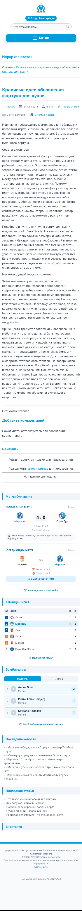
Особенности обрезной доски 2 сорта (30, 807)
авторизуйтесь (38, 468)
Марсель (22, 678)
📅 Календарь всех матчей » (41, 590)
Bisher (50, 106)
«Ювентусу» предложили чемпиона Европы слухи (38, 755)
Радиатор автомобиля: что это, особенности (34, 814)
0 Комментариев (44, 114)
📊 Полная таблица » (41, 657)
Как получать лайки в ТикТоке (25, 803)
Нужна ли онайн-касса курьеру (26, 810)
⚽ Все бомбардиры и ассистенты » (41, 724)
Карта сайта (41, 866)
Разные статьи (26, 67)
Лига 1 (59, 678)
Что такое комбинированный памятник (31, 799)
